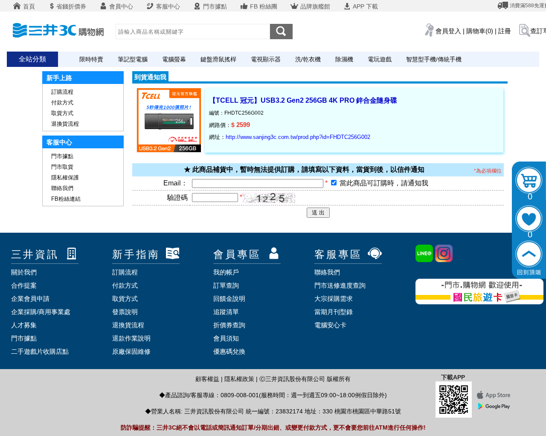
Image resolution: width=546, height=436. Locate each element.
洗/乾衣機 (308, 59)
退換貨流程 (65, 124)
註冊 (504, 31)
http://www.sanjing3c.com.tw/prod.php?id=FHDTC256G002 (298, 137)
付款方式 (62, 102)
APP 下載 (364, 6)
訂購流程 (62, 92)
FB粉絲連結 (66, 199)
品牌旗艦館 (314, 6)
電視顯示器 (266, 59)
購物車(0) (479, 31)
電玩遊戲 (380, 59)
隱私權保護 (65, 177)
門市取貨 (62, 167)
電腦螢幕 (174, 59)
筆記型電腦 (133, 59)
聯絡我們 (62, 188)
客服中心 (167, 6)
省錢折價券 (71, 6)
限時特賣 (91, 59)
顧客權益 (207, 378)
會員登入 (448, 31)
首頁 (28, 6)
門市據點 (214, 6)
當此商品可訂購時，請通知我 (384, 183)
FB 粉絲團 (262, 6)
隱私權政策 (239, 378)
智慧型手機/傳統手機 (434, 59)
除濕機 (344, 59)
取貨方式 (62, 113)
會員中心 (120, 6)
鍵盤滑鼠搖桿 (218, 59)
